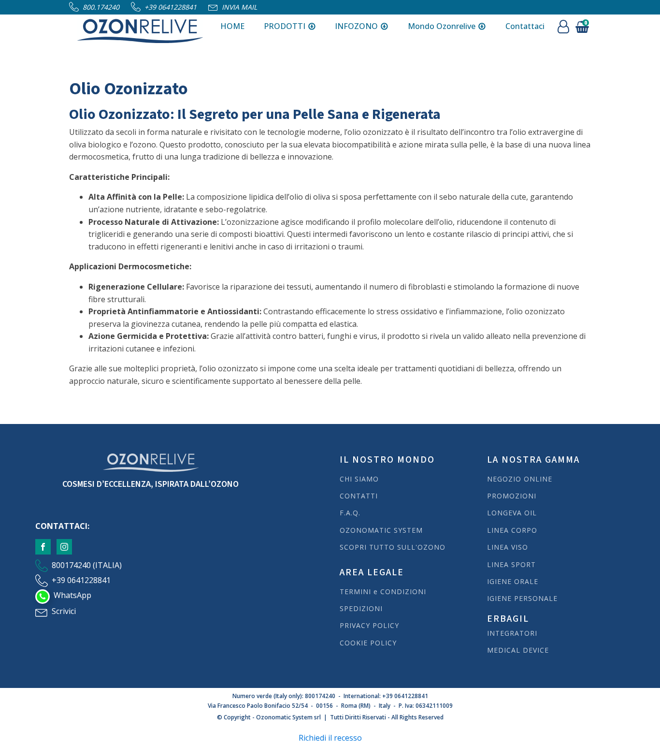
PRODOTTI (284, 26)
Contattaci (525, 26)
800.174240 (101, 7)
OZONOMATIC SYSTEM (381, 530)
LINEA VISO (507, 547)
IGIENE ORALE (512, 581)
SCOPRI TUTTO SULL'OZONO (392, 547)
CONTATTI (359, 495)
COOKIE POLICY (368, 642)
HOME (232, 26)
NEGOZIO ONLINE (519, 478)
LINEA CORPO (512, 530)
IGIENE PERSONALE (522, 598)
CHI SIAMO (359, 478)
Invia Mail (239, 7)
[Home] (140, 26)
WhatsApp (72, 595)
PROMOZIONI (511, 495)
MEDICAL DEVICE (518, 650)
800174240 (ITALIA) (87, 565)
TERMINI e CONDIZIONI (383, 591)
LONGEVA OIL (512, 512)
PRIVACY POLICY (369, 625)
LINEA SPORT (511, 564)
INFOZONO (356, 26)
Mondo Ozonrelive (441, 26)
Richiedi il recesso (330, 737)
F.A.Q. (350, 512)
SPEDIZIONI (362, 608)
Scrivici (64, 611)
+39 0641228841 (170, 7)
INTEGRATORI (512, 633)
